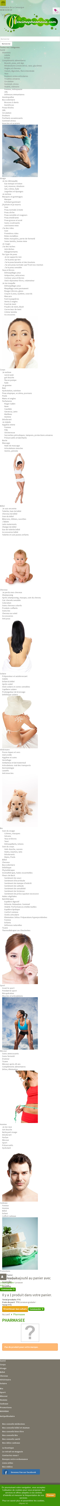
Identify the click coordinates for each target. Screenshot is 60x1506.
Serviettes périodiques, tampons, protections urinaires (28, 435)
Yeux (6, 73)
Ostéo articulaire (11, 914)
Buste (4, 440)
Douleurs (6, 115)
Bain (4, 388)
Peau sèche (9, 212)
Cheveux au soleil (9, 613)
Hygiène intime (8, 424)
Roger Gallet (9, 403)
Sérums (7, 836)
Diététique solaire (10, 694)
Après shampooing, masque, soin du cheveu (21, 597)
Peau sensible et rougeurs (15, 215)
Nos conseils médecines (13, 1424)
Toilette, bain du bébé (11, 511)
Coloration (6, 603)
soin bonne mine (11, 225)
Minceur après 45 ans (11, 1064)
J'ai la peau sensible (13, 267)
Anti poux (6, 618)
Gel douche (7, 1129)
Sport (2, 985)
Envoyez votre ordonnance (15, 1459)
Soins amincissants (10, 1053)
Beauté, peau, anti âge (14, 63)
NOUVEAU (4, 1411)
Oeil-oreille (7, 755)
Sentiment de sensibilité (15, 888)
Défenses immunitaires (14, 94)
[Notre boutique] (30, 3)
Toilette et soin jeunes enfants (15, 534)
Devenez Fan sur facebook (23, 1472)
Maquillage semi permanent (16, 288)
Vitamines (6, 52)
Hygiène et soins (9, 757)
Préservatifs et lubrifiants (15, 437)
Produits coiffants (10, 608)
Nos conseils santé (11, 1439)
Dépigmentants (11, 251)
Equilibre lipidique (12, 909)
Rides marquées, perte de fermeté (19, 238)
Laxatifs (5, 770)
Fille (6, 430)
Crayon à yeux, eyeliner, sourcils (18, 293)
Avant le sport (8, 988)
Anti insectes (8, 773)
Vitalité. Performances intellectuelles (20, 906)
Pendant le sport (9, 990)
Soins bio (6, 610)
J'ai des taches (8, 246)
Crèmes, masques (12, 833)
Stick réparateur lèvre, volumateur (19, 280)
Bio (1, 828)
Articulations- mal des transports (16, 765)
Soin (6, 207)
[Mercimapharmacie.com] (30, 22)
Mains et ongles (9, 398)
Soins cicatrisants (12, 223)
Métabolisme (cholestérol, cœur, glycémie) (23, 65)
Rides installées (11, 236)
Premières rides (11, 233)
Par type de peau (9, 254)
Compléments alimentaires (14, 60)
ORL (6, 92)
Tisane (5, 927)
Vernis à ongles (11, 301)
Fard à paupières (11, 299)
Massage (6, 443)
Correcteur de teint (12, 309)
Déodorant (7, 419)
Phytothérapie (8, 870)
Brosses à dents (11, 102)
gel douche (9, 377)
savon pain (9, 375)
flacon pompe (10, 380)
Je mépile (6, 422)
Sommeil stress (9, 120)
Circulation (9, 81)
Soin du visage (8, 831)
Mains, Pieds (9, 857)
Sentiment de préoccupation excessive (21, 893)
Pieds (4, 396)
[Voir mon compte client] (2, 1277)
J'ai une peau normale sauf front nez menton (23, 264)
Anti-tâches (9, 249)
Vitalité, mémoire (11, 86)
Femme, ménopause (13, 89)
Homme (7, 416)
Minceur (3, 1051)
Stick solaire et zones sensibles (16, 686)
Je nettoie (6, 194)
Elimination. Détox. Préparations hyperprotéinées (25, 917)
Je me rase (7, 1127)
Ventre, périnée (11, 451)
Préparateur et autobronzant (14, 676)
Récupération (8, 993)
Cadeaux (3, 1203)
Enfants (7, 922)
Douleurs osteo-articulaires (16, 76)
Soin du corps (8, 846)
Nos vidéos (7, 1466)
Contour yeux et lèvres (14, 278)
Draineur (5, 1058)
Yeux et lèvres (8, 270)
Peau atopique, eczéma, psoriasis (17, 393)
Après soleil (7, 684)
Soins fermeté (8, 1056)
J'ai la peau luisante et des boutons (19, 262)
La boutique (8, 1447)
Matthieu (8, 414)
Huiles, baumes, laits (13, 851)
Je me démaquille (10, 181)
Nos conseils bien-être (13, 1431)
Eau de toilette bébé (11, 529)
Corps (2, 369)
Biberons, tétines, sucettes (14, 519)
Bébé (2, 506)
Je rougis (6, 244)
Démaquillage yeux (12, 272)
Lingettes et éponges (13, 191)
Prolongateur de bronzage (13, 692)
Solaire (3, 673)
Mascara (8, 296)
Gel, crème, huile (11, 189)
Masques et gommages (12, 196)
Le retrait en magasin (12, 1451)
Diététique (6, 867)
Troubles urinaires (12, 78)
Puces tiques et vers (11, 752)
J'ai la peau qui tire (12, 259)
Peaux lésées (8, 107)
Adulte (7, 55)
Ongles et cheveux (12, 68)
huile (6, 382)
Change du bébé (9, 527)
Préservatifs (7, 1145)
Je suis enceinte (9, 508)
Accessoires (9, 314)
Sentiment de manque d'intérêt (18, 883)
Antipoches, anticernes (14, 275)
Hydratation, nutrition (11, 390)
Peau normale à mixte (13, 209)
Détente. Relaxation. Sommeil (17, 904)
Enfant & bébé (8, 681)
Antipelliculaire (7, 1416)
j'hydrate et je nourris (11, 204)
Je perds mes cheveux (12, 592)
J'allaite (5, 521)
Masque (7, 199)
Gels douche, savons (13, 849)
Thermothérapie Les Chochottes (16, 930)
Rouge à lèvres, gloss (13, 291)
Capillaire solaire (9, 689)
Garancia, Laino (10, 411)
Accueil (6, 1314)
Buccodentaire (8, 99)
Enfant (7, 57)
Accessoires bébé (10, 532)
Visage (3, 178)
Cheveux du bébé (9, 513)
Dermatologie (8, 768)
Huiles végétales (9, 896)
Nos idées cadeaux (11, 1443)
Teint (6, 841)
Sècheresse (9, 432)
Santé (2, 50)
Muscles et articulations (12, 996)
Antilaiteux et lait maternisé (14, 762)
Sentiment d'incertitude (14, 880)
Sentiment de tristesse (14, 891)
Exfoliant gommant (12, 202)
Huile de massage (12, 445)
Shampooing (7, 595)
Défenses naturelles (13, 925)
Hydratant (6, 1148)
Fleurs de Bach (8, 875)
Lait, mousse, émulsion (14, 186)
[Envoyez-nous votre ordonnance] (56, 11)
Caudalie (8, 409)
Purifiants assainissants (12, 118)
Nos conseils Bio (10, 1435)
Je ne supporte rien (13, 257)
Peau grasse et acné (13, 220)
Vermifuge (6, 760)
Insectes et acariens (11, 123)
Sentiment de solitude (14, 886)
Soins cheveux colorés (12, 605)
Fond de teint (10, 304)
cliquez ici (23, 1503)
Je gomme (7, 385)
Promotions (5, 1271)
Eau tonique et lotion (13, 183)
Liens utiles (7, 1463)
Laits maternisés (9, 524)
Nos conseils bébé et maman (16, 1427)
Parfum (5, 1137)
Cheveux (3, 589)
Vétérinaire (5, 749)
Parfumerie (7, 401)
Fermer (50, 1495)
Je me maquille (8, 283)
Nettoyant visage (9, 1132)
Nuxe (6, 406)
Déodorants (9, 854)
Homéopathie (8, 97)
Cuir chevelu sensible (11, 600)
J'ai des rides (8, 228)
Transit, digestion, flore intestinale (19, 71)
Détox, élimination (10, 1069)
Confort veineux (11, 912)
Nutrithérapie (8, 899)
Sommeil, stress (11, 84)
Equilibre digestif (11, 901)
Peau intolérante (11, 217)
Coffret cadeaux (9, 1216)
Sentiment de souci (12, 878)
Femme (7, 427)
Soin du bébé (8, 516)
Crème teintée (10, 312)
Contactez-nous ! (10, 1455)
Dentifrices (9, 105)
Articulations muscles (13, 448)
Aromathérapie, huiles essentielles (17, 872)
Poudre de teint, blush (14, 306)
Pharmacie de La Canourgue (12, 7)
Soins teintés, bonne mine (15, 241)
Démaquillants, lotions (14, 844)
